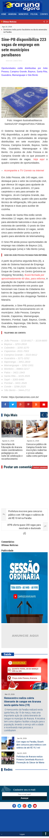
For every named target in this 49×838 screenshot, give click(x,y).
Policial (34, 14)
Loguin (22, 834)
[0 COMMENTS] (12, 26)
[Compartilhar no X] (13, 405)
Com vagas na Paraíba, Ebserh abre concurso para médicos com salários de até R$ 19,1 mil (31, 744)
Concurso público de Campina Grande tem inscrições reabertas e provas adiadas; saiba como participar (36, 450)
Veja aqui (39, 159)
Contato (44, 14)
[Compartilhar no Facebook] (5, 405)
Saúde (7, 654)
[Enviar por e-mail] (44, 405)
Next (47, 415)
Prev (42, 415)
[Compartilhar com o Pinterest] (28, 405)
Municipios (23, 14)
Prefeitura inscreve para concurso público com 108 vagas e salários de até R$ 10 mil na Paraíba (26, 514)
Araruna (12, 14)
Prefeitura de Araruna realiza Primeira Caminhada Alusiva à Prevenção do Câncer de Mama (30, 759)
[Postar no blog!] (36, 405)
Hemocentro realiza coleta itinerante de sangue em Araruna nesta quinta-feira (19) (22, 701)
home (3, 14)
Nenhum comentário (14, 61)
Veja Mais (10, 415)
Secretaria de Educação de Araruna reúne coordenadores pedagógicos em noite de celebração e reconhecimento (12, 451)
